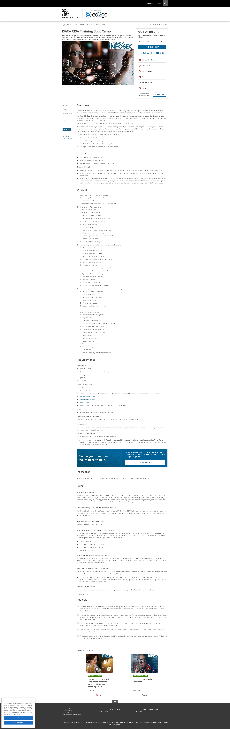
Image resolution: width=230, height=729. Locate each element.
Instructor (66, 117)
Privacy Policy (117, 724)
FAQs (64, 121)
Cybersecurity (82, 24)
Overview (65, 105)
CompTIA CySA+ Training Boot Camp (143, 680)
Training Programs (72, 24)
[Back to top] (115, 709)
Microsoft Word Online (87, 397)
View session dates (148, 60)
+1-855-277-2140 (68, 138)
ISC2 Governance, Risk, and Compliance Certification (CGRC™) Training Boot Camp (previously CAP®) (99, 683)
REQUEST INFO (160, 94)
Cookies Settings (18, 722)
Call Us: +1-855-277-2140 (158, 24)
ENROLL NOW (152, 47)
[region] (18, 713)
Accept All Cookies (18, 718)
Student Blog (138, 711)
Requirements (67, 113)
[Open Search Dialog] (165, 3)
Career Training (103, 711)
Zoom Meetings (85, 402)
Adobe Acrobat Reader (87, 400)
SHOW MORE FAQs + (83, 594)
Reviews (65, 125)
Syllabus (65, 109)
